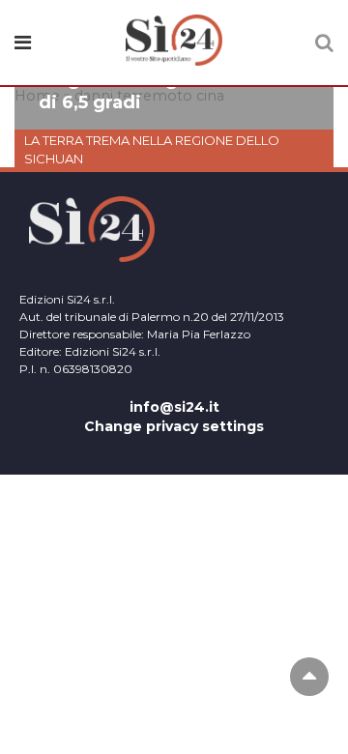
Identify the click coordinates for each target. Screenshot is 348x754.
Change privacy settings (174, 426)
